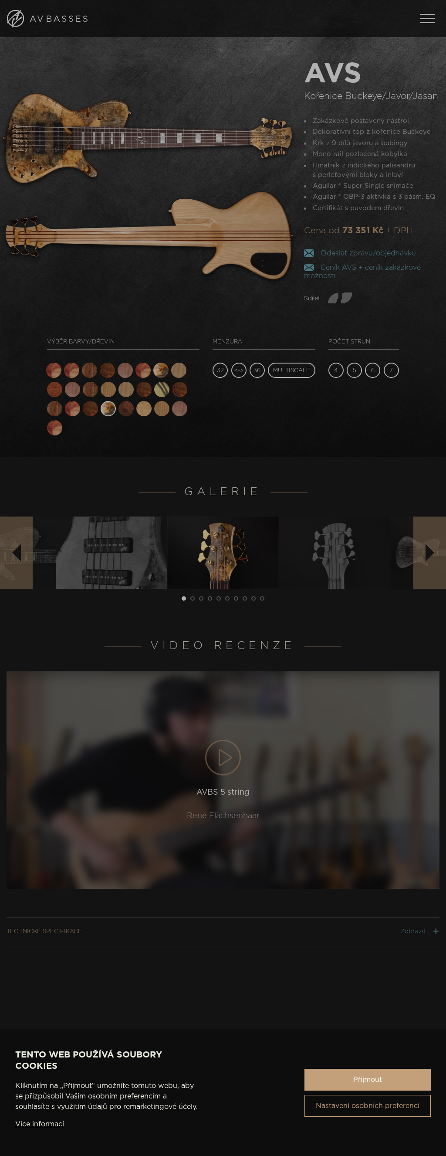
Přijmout (367, 1079)
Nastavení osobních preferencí (367, 1105)
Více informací (39, 1124)
